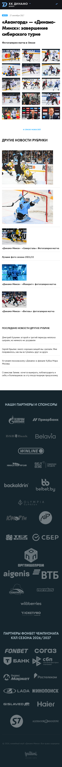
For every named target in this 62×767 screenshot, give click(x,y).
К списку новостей (32, 129)
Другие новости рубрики (25, 140)
